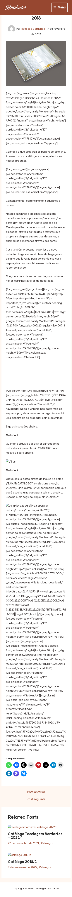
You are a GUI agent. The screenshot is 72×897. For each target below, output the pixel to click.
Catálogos (47, 843)
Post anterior (36, 791)
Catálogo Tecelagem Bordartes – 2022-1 (35, 835)
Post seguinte (36, 799)
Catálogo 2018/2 (22, 861)
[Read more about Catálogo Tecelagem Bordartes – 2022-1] (32, 826)
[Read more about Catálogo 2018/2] (19, 854)
